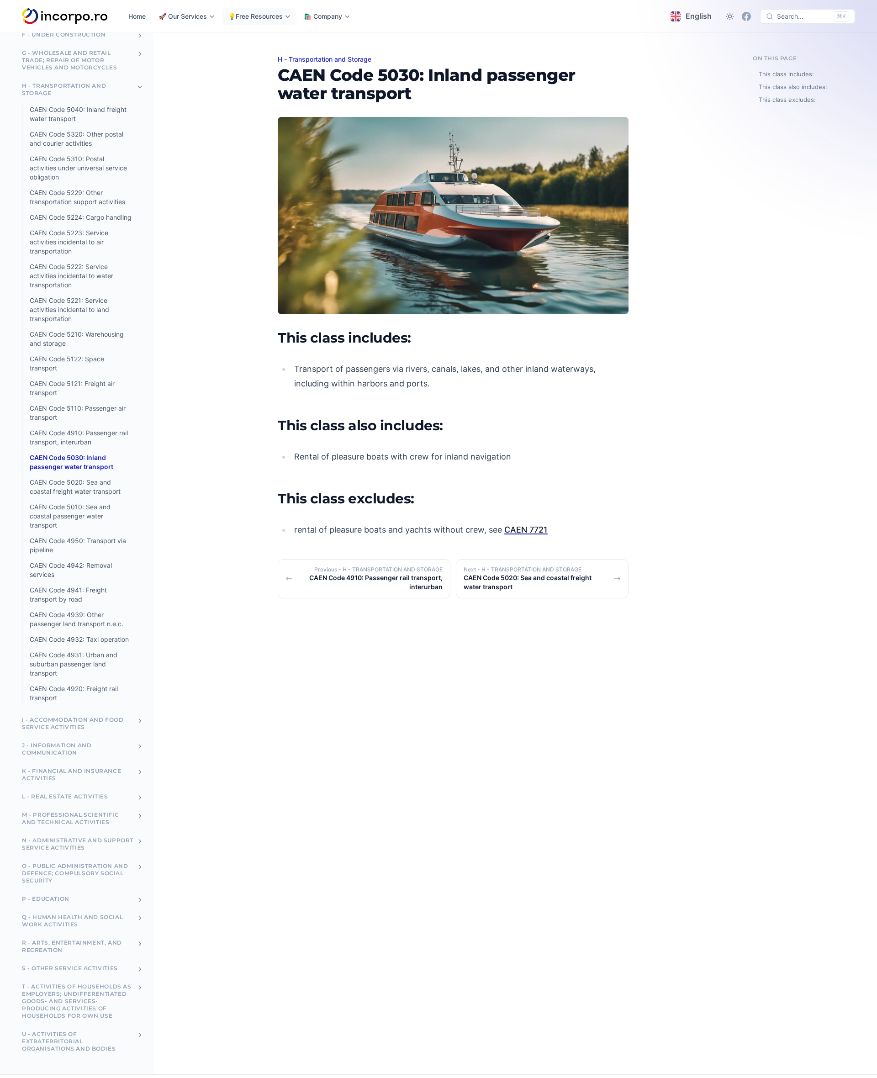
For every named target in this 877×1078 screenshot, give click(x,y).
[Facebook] (746, 16)
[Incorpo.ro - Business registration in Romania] (65, 16)
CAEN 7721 (526, 529)
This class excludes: (787, 99)
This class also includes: (793, 86)
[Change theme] (730, 16)
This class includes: (786, 74)
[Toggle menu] (139, 35)
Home (137, 16)
